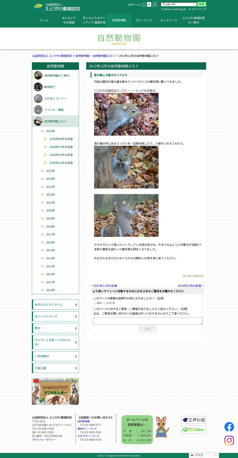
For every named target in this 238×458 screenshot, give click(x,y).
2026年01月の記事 (61, 163)
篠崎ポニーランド (87, 428)
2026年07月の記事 (61, 147)
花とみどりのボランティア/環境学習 (94, 20)
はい (100, 303)
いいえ (111, 303)
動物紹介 (49, 87)
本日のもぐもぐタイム (49, 304)
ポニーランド (143, 20)
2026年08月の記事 (61, 139)
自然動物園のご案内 (56, 75)
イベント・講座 (54, 110)
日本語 (198, 454)
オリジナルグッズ (46, 316)
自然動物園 (119, 20)
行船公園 (40, 368)
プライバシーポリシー (44, 439)
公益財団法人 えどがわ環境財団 (52, 56)
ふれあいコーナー (55, 98)
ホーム (44, 20)
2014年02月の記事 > (191, 285)
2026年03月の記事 (61, 155)
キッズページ (168, 20)
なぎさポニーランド (88, 436)
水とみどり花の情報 (69, 20)
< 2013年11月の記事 (104, 285)
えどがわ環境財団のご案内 (193, 20)
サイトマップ (198, 9)
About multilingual (175, 9)
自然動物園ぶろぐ (104, 56)
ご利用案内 (42, 356)
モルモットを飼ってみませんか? (53, 342)
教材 (37, 328)
